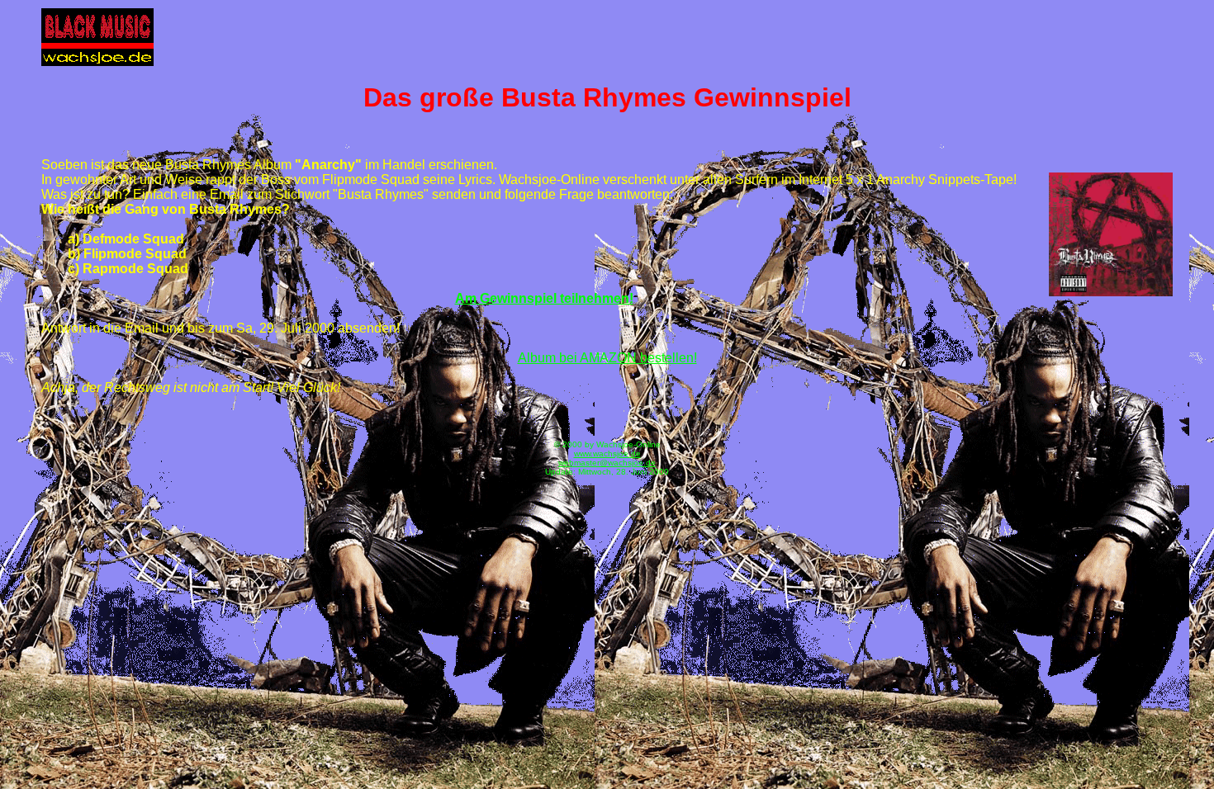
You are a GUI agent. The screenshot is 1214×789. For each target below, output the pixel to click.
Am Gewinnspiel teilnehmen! (544, 298)
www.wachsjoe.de (607, 453)
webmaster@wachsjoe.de (607, 462)
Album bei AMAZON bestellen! (607, 358)
